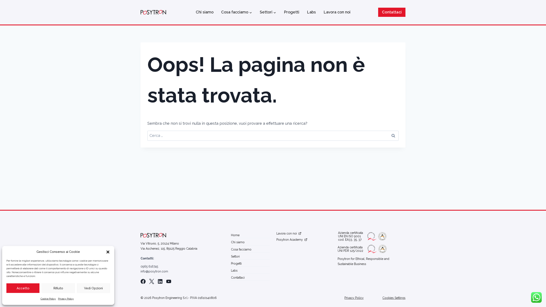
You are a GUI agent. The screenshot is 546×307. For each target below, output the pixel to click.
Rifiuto (58, 288)
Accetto (23, 288)
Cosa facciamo (241, 249)
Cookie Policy (48, 298)
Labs (311, 12)
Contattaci (392, 12)
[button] (108, 252)
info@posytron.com (154, 271)
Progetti (291, 12)
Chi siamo (204, 12)
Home (235, 235)
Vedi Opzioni (93, 288)
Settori (235, 256)
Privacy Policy (66, 298)
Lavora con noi (337, 12)
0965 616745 (149, 266)
